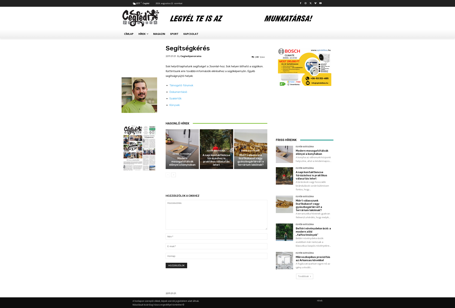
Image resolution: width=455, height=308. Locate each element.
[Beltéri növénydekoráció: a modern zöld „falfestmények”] (284, 232)
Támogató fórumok (181, 85)
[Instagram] (306, 3)
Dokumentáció (178, 92)
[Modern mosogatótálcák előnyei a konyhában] (182, 149)
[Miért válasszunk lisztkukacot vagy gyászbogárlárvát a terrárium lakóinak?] (284, 204)
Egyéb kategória (182, 154)
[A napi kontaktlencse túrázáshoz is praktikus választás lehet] (284, 175)
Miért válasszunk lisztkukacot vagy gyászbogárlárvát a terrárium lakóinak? (250, 160)
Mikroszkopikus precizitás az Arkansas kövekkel (313, 258)
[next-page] (173, 175)
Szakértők (175, 98)
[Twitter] (311, 3)
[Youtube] (320, 3)
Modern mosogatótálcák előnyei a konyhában (182, 161)
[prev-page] (168, 175)
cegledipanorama (190, 56)
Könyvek (174, 105)
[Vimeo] (315, 3)
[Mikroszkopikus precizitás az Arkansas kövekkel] (284, 260)
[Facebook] (301, 3)
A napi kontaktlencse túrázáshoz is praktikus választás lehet (216, 160)
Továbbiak (303, 276)
